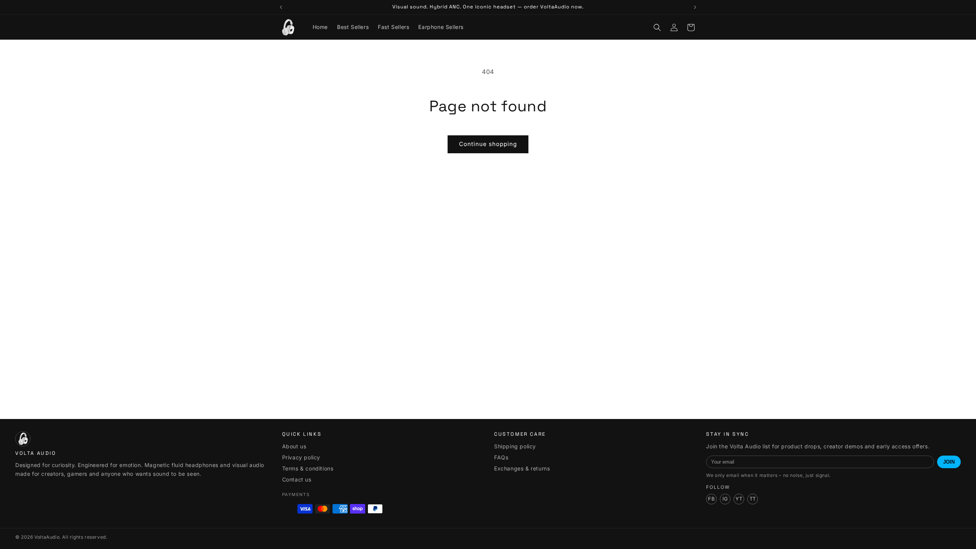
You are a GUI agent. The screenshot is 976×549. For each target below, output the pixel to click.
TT (753, 499)
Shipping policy (515, 446)
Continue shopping (488, 144)
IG (725, 499)
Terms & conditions (308, 468)
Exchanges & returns (522, 468)
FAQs (501, 457)
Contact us (296, 479)
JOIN (949, 462)
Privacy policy (301, 457)
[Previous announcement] (281, 7)
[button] (657, 27)
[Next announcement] (695, 7)
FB (711, 499)
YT (738, 499)
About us (294, 446)
